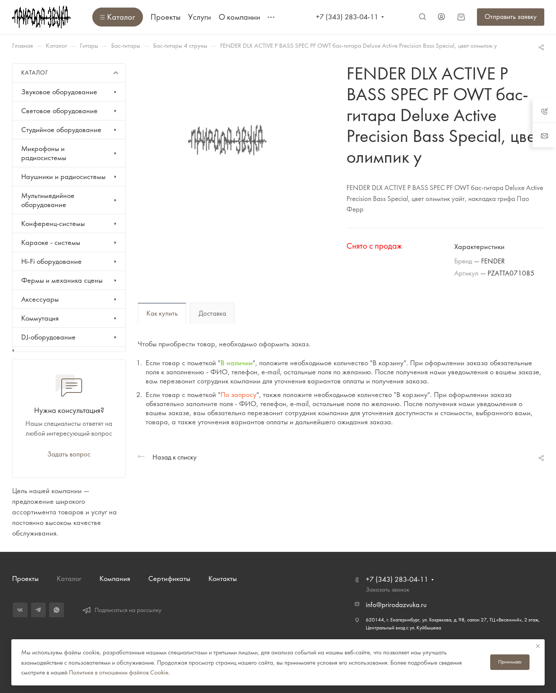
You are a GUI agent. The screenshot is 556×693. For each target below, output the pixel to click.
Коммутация (40, 318)
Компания (114, 578)
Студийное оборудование (61, 129)
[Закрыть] (538, 646)
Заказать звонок (387, 589)
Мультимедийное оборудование (48, 200)
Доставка (212, 313)
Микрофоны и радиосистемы (43, 153)
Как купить (162, 313)
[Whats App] (56, 610)
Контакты (222, 578)
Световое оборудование (59, 110)
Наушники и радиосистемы (63, 176)
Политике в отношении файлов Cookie (118, 672)
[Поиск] (422, 16)
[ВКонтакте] (20, 610)
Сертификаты (169, 578)
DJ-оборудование (48, 337)
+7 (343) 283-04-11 (347, 17)
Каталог (69, 578)
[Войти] (441, 16)
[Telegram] (38, 610)
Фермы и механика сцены (62, 280)
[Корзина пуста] (461, 17)
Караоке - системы (50, 242)
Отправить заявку (511, 16)
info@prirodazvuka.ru (396, 604)
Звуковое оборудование (59, 92)
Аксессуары (40, 299)
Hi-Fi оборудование (51, 261)
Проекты (25, 578)
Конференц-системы (53, 223)
